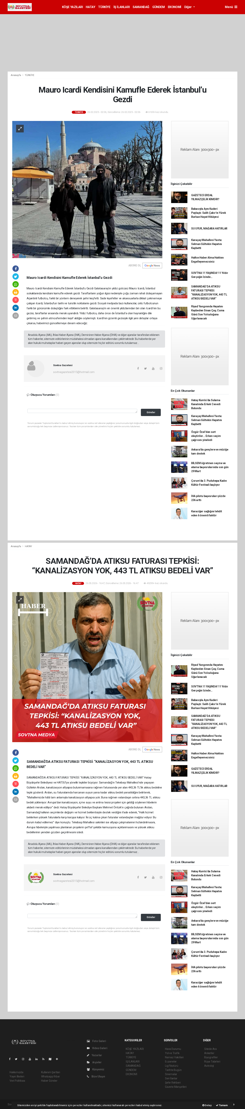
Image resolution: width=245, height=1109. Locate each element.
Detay (208, 1105)
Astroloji (209, 1065)
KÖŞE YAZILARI (72, 7)
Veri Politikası (17, 1080)
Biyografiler (211, 1057)
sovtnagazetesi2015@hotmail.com (74, 372)
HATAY (90, 7)
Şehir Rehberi (173, 1082)
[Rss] (44, 1059)
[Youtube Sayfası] (31, 1059)
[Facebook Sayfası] (11, 1059)
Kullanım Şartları (50, 1072)
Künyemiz (98, 1069)
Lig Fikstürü (171, 1065)
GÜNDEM (158, 7)
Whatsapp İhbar (50, 1076)
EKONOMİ (174, 7)
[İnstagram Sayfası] (24, 1059)
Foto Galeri (99, 1041)
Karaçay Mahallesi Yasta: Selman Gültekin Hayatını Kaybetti (206, 244)
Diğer (188, 7)
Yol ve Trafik (172, 1053)
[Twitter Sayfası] (17, 1059)
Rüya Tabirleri (212, 1061)
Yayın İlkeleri (17, 1076)
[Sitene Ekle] (58, 1059)
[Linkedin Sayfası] (38, 1059)
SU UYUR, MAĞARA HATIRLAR (209, 228)
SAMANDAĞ (141, 7)
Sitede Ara (210, 1048)
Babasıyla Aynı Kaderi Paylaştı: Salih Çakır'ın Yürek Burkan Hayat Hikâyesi (208, 212)
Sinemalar (171, 1074)
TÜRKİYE (104, 7)
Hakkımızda (16, 1072)
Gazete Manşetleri (176, 1086)
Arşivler (97, 1062)
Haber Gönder (49, 1080)
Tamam (223, 1105)
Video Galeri (99, 1048)
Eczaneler (171, 1061)
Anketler (209, 1053)
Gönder (151, 412)
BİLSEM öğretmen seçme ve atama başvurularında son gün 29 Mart (210, 467)
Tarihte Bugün (173, 1069)
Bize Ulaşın (98, 1076)
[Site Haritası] (52, 1059)
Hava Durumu (173, 1048)
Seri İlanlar (171, 1078)
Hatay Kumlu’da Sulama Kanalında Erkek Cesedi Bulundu (205, 404)
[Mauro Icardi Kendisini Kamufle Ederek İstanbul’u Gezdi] (87, 189)
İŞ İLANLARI (122, 7)
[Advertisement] (122, 43)
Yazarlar (96, 1055)
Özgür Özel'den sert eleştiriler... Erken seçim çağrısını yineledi (206, 435)
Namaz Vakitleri (174, 1057)
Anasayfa (16, 75)
